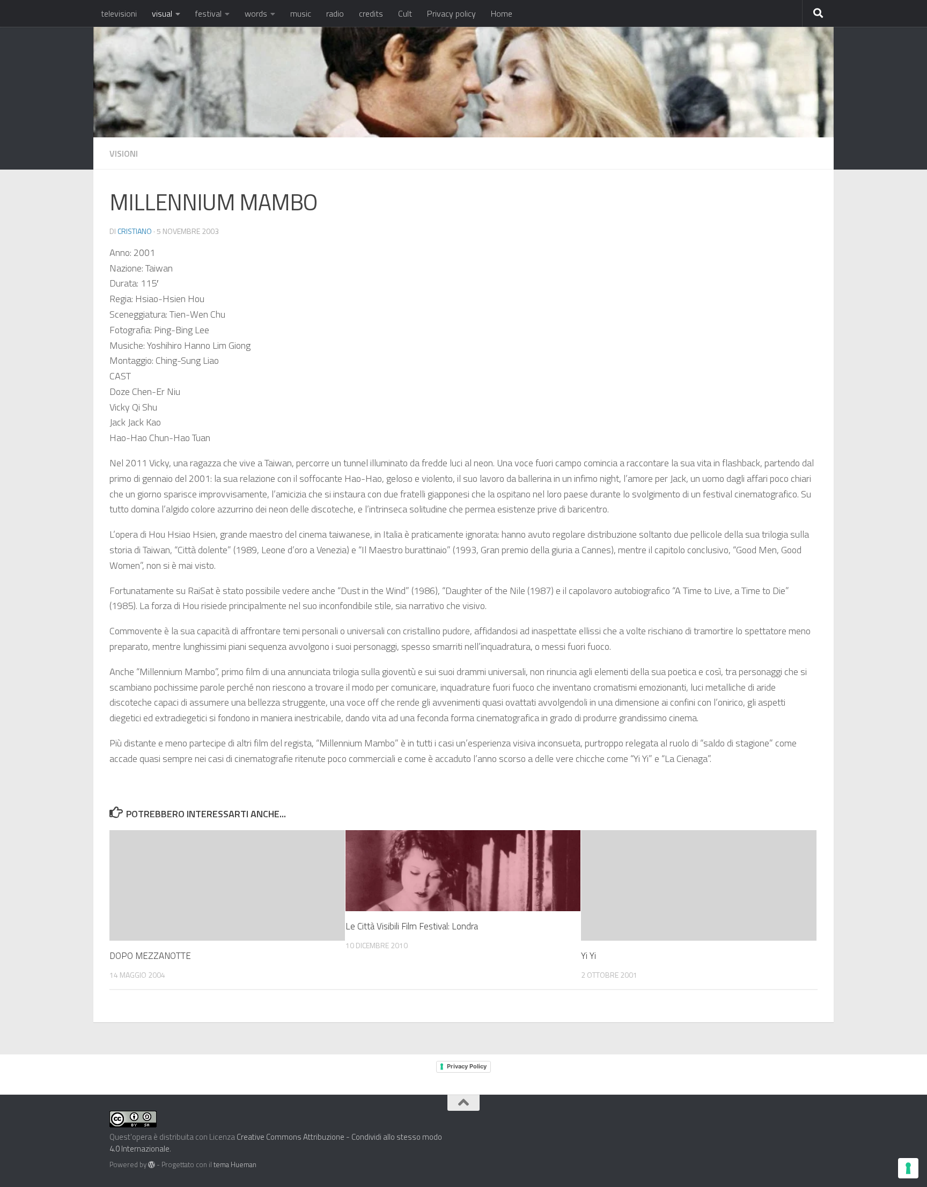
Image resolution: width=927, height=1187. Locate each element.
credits (371, 13)
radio (335, 13)
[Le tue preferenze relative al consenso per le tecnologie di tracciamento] (908, 1168)
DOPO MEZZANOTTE (150, 956)
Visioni (123, 153)
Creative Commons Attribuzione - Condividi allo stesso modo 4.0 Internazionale (275, 1143)
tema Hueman (235, 1164)
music (300, 13)
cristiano (134, 231)
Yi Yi (588, 956)
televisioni (119, 13)
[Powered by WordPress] (151, 1164)
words (256, 13)
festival (208, 13)
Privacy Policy (467, 1066)
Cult (405, 13)
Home (501, 13)
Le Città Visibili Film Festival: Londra (411, 926)
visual (162, 13)
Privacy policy (451, 13)
